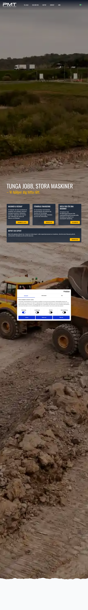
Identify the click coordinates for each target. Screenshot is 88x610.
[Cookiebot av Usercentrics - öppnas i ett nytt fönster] (64, 292)
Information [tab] (44, 295)
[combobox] (81, 5)
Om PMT (44, 5)
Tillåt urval (44, 317)
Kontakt (52, 5)
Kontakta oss (49, 222)
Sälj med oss (35, 5)
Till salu (26, 5)
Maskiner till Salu (22, 222)
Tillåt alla (61, 317)
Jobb (59, 5)
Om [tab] (62, 295)
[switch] (37, 312)
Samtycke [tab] (26, 295)
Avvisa (26, 317)
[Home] (9, 5)
